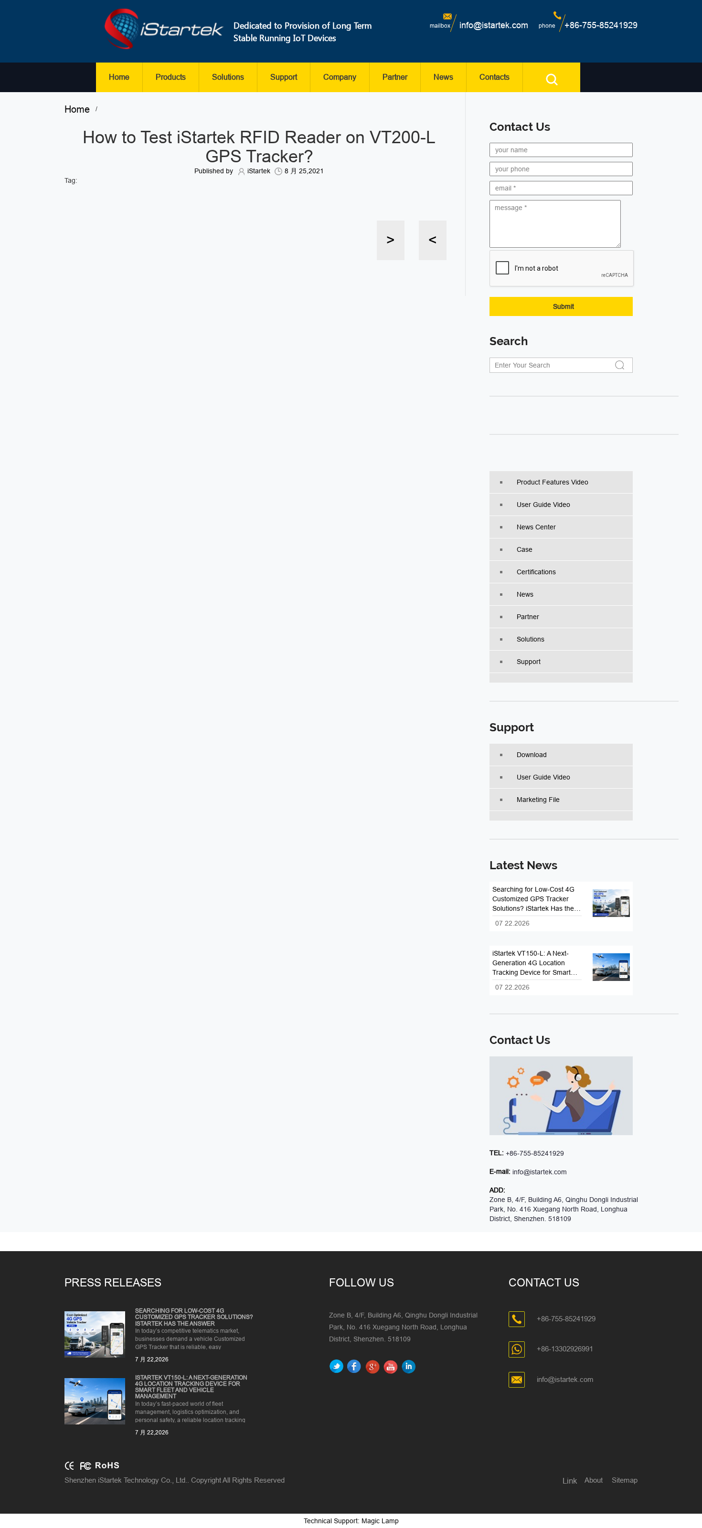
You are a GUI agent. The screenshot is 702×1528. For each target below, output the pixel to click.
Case (524, 549)
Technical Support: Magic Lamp (351, 1521)
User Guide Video (543, 504)
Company (339, 77)
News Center (536, 527)
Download (532, 755)
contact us (519, 1040)
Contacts (494, 77)
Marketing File (538, 799)
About (594, 1480)
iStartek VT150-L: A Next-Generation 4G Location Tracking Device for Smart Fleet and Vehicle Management (191, 1387)
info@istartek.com (493, 25)
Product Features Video (552, 482)
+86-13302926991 (565, 1349)
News (443, 77)
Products (171, 77)
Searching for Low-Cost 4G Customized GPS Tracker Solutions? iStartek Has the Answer (194, 1317)
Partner (395, 77)
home (80, 109)
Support (283, 77)
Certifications (536, 572)
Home (119, 77)
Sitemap (625, 1480)
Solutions (228, 77)
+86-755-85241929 (601, 25)
